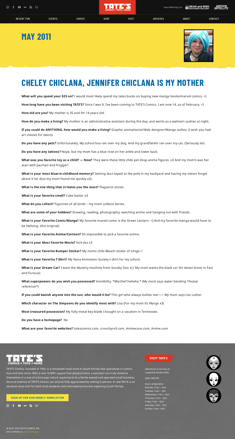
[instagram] (7, 7)
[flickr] (25, 7)
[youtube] (19, 7)
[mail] (36, 7)
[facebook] (13, 7)
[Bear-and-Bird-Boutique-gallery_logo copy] (197, 6)
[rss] (31, 7)
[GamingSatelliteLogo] (221, 6)
